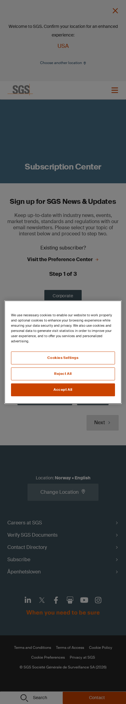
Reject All (63, 373)
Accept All (63, 389)
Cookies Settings (62, 358)
